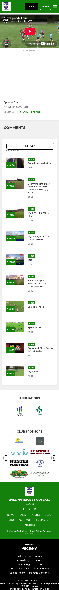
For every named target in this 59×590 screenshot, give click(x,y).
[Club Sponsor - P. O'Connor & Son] (40, 474)
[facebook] (23, 509)
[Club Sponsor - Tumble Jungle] (19, 474)
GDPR (38, 564)
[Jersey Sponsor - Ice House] (19, 452)
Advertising (23, 560)
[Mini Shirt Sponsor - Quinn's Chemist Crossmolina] (40, 463)
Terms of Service (19, 568)
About (38, 556)
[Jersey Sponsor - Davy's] (19, 441)
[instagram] (35, 509)
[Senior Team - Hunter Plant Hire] (19, 463)
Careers (38, 560)
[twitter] (29, 510)
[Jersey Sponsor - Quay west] (40, 441)
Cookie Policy (17, 572)
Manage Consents (39, 572)
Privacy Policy (41, 568)
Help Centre (24, 556)
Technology (24, 564)
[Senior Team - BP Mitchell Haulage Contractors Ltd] (40, 452)
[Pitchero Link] (29, 549)
